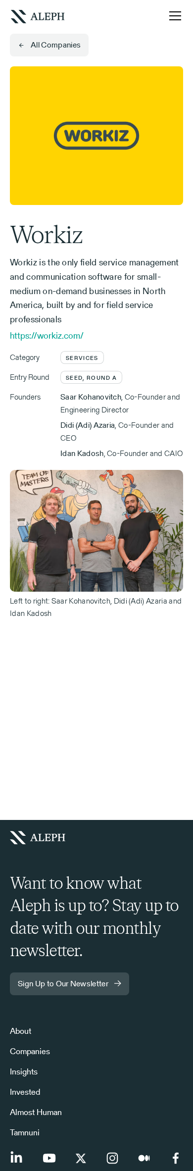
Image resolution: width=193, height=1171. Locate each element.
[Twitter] (80, 1158)
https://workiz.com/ (47, 335)
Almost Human (36, 1112)
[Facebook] (175, 1158)
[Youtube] (49, 1158)
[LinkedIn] (17, 1158)
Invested (25, 1092)
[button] (173, 16)
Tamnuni (25, 1132)
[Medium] (144, 1158)
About (20, 1031)
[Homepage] (41, 838)
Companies (30, 1051)
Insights (24, 1071)
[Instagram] (112, 1158)
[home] (37, 15)
